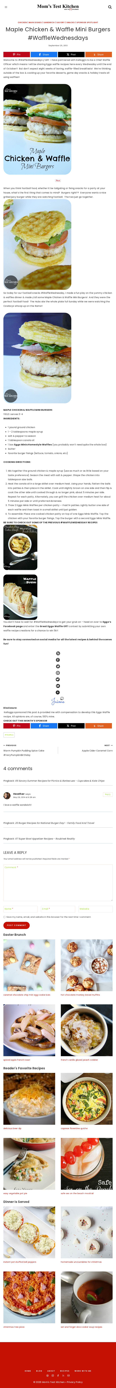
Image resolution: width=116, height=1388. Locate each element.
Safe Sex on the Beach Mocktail (77, 1193)
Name (9, 908)
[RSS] (63, 1375)
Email (46, 908)
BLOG (39, 1371)
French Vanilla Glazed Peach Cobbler (79, 1059)
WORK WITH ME (83, 1371)
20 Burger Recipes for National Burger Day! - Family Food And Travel (54, 823)
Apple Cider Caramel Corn (97, 748)
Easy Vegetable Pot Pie (15, 1193)
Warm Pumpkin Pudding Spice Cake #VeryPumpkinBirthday (23, 750)
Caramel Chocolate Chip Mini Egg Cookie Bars (26, 994)
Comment (11, 867)
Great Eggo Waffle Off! (54, 626)
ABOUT (51, 1371)
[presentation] (29, 965)
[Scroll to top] (110, 1383)
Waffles (9, 735)
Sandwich (49, 22)
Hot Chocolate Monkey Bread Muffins (80, 994)
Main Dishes (35, 22)
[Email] (68, 1375)
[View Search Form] (110, 7)
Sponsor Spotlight (87, 22)
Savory (60, 22)
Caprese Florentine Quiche (74, 1128)
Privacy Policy (75, 1382)
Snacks (70, 22)
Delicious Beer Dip (12, 1128)
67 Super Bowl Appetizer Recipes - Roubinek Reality (45, 838)
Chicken (22, 22)
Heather (19, 794)
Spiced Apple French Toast (16, 1059)
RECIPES (64, 1371)
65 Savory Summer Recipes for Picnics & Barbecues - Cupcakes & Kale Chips (59, 780)
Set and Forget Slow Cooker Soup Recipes (81, 1327)
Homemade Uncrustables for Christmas (81, 1262)
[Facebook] (58, 1375)
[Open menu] (6, 7)
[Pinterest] (47, 1375)
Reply (108, 794)
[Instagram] (53, 1375)
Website (84, 908)
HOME (28, 1371)
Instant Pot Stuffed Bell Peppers (19, 1262)
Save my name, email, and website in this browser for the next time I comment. (49, 917)
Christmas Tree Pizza (13, 1327)
